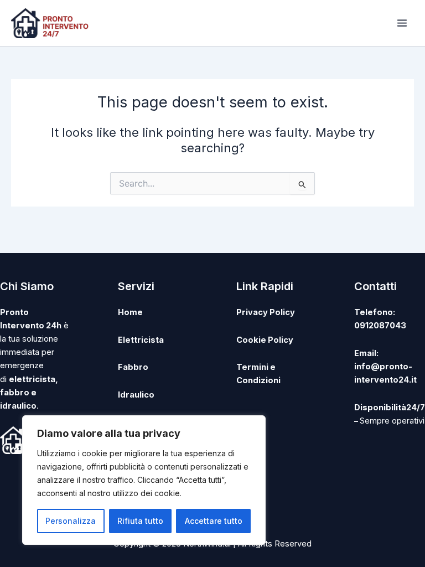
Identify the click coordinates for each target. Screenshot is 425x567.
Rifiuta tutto (140, 520)
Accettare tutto (213, 520)
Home (130, 312)
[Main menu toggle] (402, 23)
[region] (144, 480)
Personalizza (70, 520)
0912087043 (380, 326)
